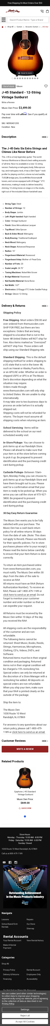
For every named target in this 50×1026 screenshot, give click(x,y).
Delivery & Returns (11, 974)
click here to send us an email (19, 594)
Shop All (5, 964)
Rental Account (33, 970)
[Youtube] (4, 862)
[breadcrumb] (3, 27)
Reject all (25, 1015)
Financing (7, 979)
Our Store (31, 924)
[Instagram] (15, 862)
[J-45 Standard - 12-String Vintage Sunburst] (12, 78)
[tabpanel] (25, 790)
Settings (25, 1009)
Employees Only (34, 974)
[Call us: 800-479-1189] (42, 11)
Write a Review (8, 102)
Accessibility (32, 979)
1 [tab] (25, 817)
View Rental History (35, 940)
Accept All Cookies (25, 1021)
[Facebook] (10, 862)
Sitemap (30, 928)
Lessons (5, 919)
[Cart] (47, 11)
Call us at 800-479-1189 (12, 853)
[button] (25, 886)
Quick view (26, 808)
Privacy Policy (9, 970)
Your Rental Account (12, 940)
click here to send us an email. (28, 732)
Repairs (30, 919)
